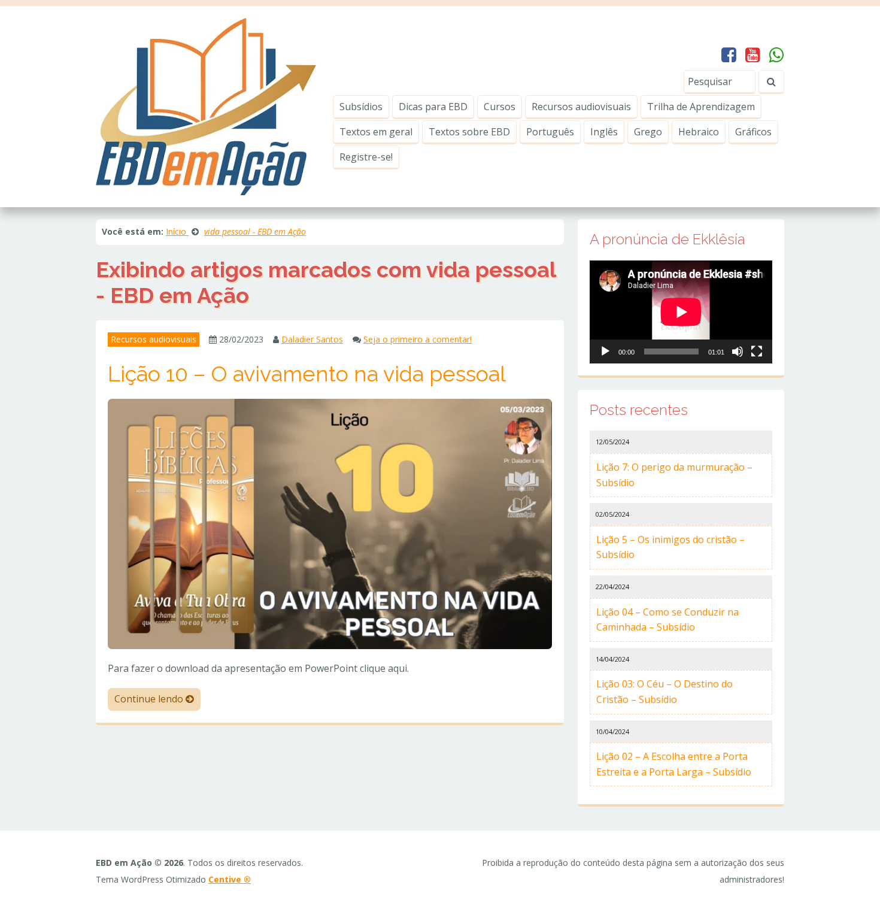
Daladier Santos (312, 339)
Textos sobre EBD (469, 131)
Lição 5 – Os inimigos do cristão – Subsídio (670, 547)
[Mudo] (738, 351)
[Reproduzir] (605, 351)
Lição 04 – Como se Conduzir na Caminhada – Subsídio (667, 619)
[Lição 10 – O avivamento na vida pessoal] (330, 522)
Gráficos (753, 131)
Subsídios (361, 106)
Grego (648, 131)
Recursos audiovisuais (581, 106)
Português (550, 131)
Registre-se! (366, 156)
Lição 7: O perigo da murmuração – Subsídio (674, 474)
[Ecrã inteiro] (757, 351)
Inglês (604, 131)
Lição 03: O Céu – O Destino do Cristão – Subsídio (664, 691)
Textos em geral (375, 131)
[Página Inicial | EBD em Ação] (206, 105)
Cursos (499, 106)
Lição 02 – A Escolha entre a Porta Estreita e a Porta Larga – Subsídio (673, 764)
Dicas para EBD (433, 106)
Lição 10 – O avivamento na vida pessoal (307, 373)
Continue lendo (150, 698)
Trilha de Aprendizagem (701, 106)
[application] (681, 311)
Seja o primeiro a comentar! (417, 339)
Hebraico (698, 131)
